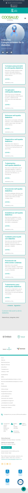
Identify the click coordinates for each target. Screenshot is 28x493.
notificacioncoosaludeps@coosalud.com (11, 459)
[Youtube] (7, 464)
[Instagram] (10, 464)
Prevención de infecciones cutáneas (13, 262)
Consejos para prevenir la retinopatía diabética (14, 67)
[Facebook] (2, 464)
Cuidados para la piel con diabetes (13, 238)
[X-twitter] (5, 464)
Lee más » (7, 79)
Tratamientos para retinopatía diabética (13, 285)
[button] (25, 18)
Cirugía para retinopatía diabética (13, 91)
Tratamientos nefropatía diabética (13, 164)
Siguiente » (17, 305)
